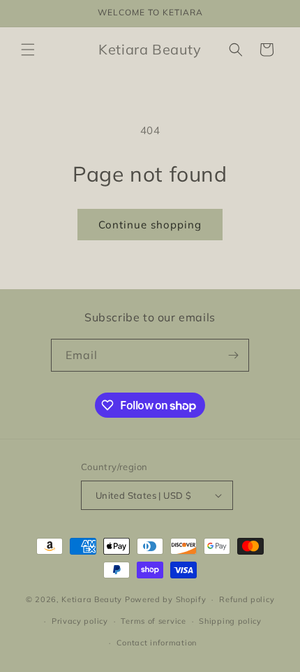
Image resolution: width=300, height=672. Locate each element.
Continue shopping (150, 224)
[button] (28, 49)
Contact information (157, 643)
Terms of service (153, 621)
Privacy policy (80, 621)
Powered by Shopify (166, 599)
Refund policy (246, 599)
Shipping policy (230, 621)
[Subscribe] (233, 355)
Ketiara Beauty (91, 599)
